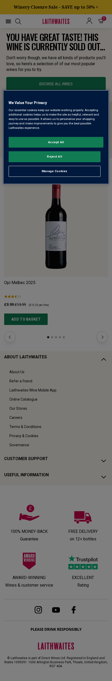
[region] (56, 137)
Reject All (54, 156)
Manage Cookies (54, 171)
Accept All (56, 142)
